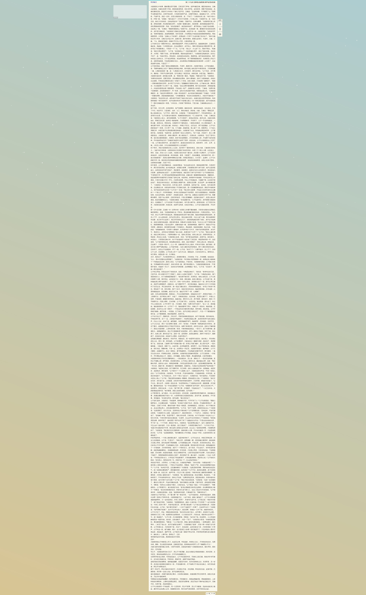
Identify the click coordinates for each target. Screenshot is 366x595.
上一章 (208, 593)
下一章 (213, 593)
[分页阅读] (220, 34)
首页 (220, 20)
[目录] (220, 24)
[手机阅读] (220, 29)
